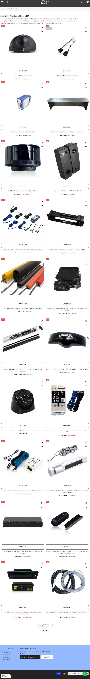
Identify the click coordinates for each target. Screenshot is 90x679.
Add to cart (23, 71)
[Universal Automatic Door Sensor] (22, 46)
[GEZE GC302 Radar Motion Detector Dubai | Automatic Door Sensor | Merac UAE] (67, 339)
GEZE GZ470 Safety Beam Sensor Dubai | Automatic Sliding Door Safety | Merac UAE (67, 613)
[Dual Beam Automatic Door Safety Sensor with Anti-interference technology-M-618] (67, 400)
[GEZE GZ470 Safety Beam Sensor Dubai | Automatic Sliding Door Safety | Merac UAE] (67, 582)
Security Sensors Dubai (13, 9)
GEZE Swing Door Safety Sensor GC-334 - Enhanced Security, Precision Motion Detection (23, 370)
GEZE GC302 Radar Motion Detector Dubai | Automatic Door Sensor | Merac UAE (67, 369)
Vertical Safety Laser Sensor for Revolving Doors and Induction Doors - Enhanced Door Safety (23, 613)
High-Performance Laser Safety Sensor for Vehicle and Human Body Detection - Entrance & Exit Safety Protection (67, 552)
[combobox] (6, 676)
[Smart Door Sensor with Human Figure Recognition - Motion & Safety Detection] (22, 400)
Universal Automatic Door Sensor (23, 75)
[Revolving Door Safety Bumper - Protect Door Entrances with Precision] (22, 279)
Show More (45, 631)
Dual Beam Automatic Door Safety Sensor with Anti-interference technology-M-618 (67, 430)
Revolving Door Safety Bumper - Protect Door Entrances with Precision (23, 308)
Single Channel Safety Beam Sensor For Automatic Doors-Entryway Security (23, 490)
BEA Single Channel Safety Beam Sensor (67, 75)
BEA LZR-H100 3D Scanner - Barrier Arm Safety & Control (23, 190)
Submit (47, 657)
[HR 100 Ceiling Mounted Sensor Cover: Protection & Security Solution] (67, 220)
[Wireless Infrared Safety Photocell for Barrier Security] (67, 161)
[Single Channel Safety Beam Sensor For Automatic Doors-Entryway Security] (22, 461)
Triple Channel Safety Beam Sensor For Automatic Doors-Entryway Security (23, 249)
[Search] (7, 2)
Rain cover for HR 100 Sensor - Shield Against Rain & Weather (67, 132)
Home (2, 9)
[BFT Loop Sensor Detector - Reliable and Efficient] (22, 102)
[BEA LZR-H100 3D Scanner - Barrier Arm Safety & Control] (22, 161)
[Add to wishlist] (41, 27)
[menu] (2, 2)
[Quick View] (41, 31)
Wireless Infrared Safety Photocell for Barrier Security (67, 190)
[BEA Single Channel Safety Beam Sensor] (67, 46)
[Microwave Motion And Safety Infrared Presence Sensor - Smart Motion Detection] (22, 522)
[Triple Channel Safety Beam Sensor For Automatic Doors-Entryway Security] (22, 220)
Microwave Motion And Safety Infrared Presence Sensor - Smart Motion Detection (23, 552)
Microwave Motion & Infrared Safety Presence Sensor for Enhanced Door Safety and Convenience (67, 491)
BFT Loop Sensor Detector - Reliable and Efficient (23, 132)
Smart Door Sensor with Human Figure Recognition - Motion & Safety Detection (23, 430)
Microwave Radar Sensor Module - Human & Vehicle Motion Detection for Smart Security (67, 309)
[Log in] (82, 2)
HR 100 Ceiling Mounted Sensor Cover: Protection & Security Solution (67, 249)
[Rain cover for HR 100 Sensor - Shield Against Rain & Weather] (67, 102)
